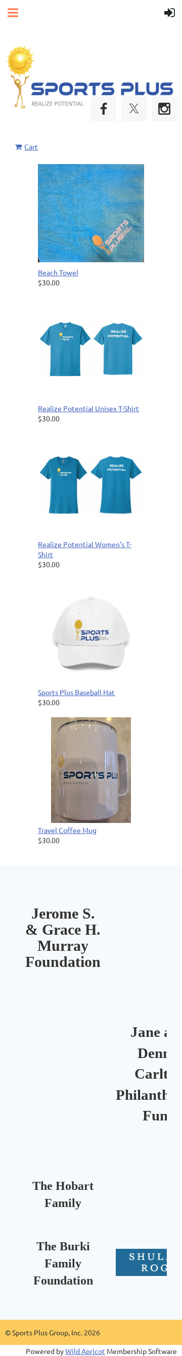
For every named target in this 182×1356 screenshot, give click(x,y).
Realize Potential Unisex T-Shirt (88, 408)
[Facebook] (103, 108)
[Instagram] (164, 108)
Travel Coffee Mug (67, 830)
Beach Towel (58, 272)
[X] (134, 108)
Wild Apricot (85, 1350)
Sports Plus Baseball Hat (76, 692)
